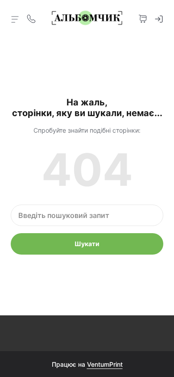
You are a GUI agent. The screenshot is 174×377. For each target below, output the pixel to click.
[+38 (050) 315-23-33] (31, 18)
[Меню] (15, 18)
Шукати (87, 243)
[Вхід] (158, 18)
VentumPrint (105, 364)
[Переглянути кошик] (142, 18)
